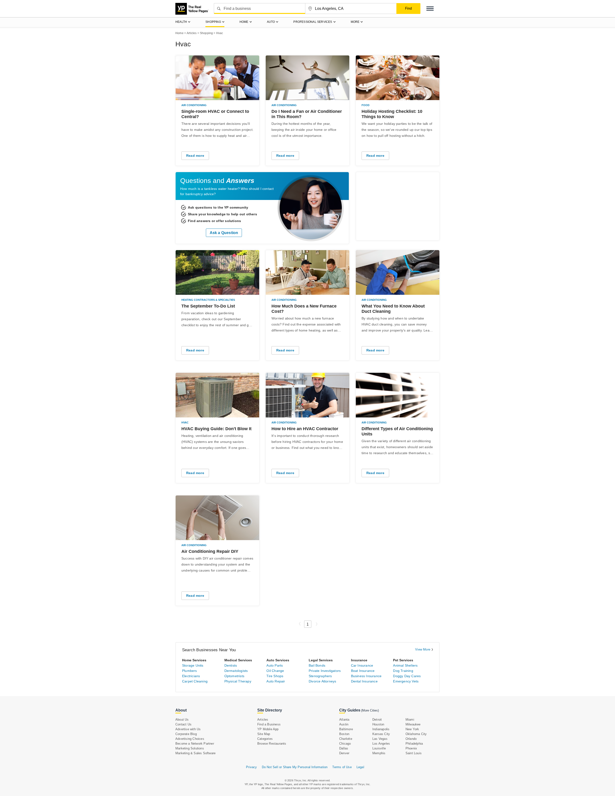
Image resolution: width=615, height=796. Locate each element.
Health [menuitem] (181, 22)
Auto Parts (274, 665)
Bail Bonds (317, 665)
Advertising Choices (189, 739)
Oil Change (275, 671)
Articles (262, 719)
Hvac (185, 422)
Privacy (251, 767)
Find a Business (269, 724)
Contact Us (183, 724)
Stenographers (320, 676)
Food (365, 105)
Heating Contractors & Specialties (208, 299)
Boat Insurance (363, 671)
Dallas (343, 748)
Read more (195, 155)
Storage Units (192, 665)
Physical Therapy (237, 681)
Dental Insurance (364, 681)
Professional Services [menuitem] (312, 22)
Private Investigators (325, 671)
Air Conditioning (194, 105)
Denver (344, 753)
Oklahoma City (416, 734)
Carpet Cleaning (195, 681)
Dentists (230, 665)
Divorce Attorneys (322, 681)
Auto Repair (275, 681)
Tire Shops (274, 676)
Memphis (378, 753)
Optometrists (234, 676)
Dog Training (403, 671)
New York (412, 729)
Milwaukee (413, 724)
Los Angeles (381, 743)
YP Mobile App (268, 729)
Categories (265, 739)
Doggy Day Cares (407, 676)
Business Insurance (366, 676)
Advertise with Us (188, 729)
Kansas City (381, 734)
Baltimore (346, 729)
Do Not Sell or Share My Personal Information (295, 767)
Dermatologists (236, 671)
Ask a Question (224, 233)
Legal (360, 767)
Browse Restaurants (271, 743)
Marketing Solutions (189, 748)
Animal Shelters (405, 665)
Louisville (379, 748)
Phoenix (411, 748)
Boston (344, 734)
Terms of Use (341, 767)
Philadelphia (414, 743)
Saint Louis (414, 753)
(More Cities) (370, 710)
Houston (378, 724)
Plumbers (189, 671)
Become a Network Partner (194, 743)
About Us (182, 719)
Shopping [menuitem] (213, 22)
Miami (410, 719)
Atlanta (344, 719)
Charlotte (345, 739)
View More (422, 649)
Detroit (377, 719)
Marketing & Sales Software (195, 753)
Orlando (411, 739)
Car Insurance (362, 665)
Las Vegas (379, 739)
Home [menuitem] (244, 22)
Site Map (263, 734)
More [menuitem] (355, 22)
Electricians (191, 676)
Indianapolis (380, 729)
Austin (343, 724)
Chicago (345, 743)
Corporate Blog (186, 734)
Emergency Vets (405, 681)
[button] (430, 8)
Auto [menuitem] (271, 22)
